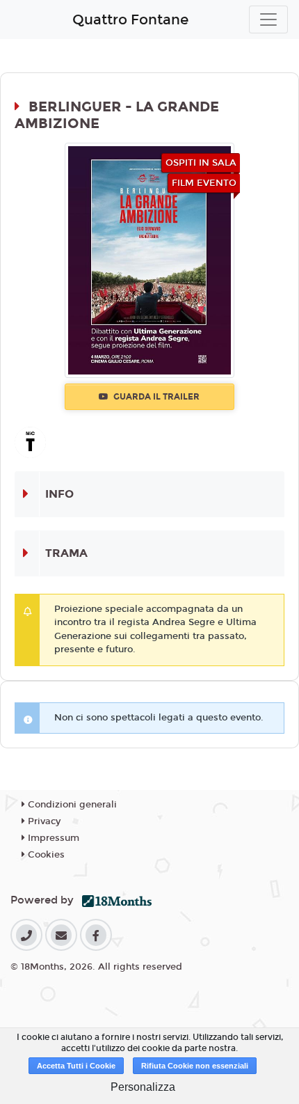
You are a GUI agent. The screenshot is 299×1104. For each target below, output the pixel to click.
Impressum (52, 838)
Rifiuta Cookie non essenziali (194, 1066)
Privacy (42, 821)
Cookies (45, 854)
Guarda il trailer (155, 397)
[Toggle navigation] (268, 19)
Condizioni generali (71, 804)
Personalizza (143, 1087)
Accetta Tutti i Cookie (76, 1066)
